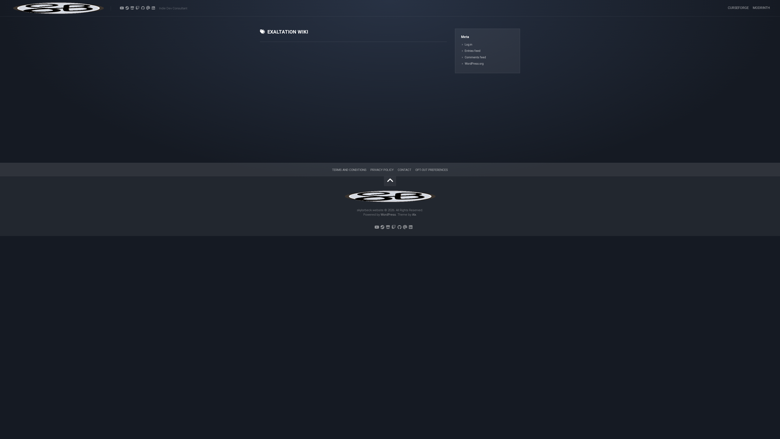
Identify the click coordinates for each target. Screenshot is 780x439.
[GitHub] (143, 8)
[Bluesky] (116, 8)
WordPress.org (474, 63)
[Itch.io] (132, 8)
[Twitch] (137, 8)
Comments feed (475, 57)
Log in (468, 44)
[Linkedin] (153, 8)
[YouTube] (122, 8)
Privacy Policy (382, 170)
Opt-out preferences (431, 170)
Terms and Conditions (349, 170)
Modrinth (761, 8)
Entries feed (472, 50)
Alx (414, 214)
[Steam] (127, 8)
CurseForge (738, 8)
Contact (404, 170)
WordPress (388, 214)
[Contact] (148, 8)
